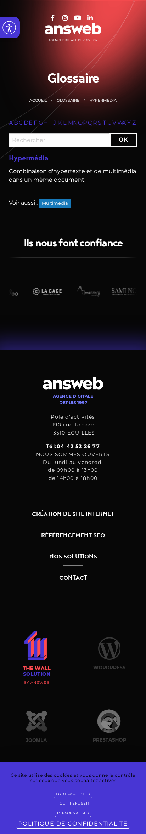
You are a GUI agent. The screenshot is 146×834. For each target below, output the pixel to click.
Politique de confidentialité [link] (73, 823)
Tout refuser (73, 803)
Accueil (38, 100)
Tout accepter (73, 794)
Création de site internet (73, 514)
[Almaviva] (84, 291)
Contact (73, 577)
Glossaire (68, 100)
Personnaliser (73, 813)
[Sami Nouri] (125, 291)
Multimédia (55, 203)
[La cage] (43, 291)
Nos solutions (73, 556)
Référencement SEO (73, 535)
